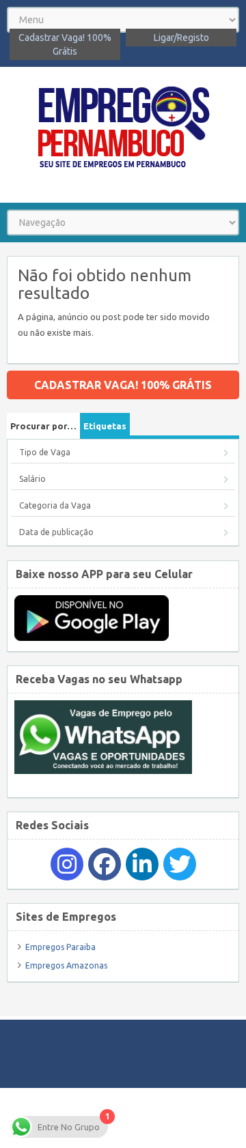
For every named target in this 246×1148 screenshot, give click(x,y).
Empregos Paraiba (60, 947)
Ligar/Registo (181, 37)
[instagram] (67, 864)
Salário (32, 478)
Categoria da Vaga (55, 505)
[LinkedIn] (142, 864)
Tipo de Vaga (44, 452)
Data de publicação (56, 532)
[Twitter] (179, 864)
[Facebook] (104, 864)
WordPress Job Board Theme (171, 1117)
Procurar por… (43, 426)
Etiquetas (104, 426)
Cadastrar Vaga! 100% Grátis (64, 44)
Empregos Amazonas (66, 965)
